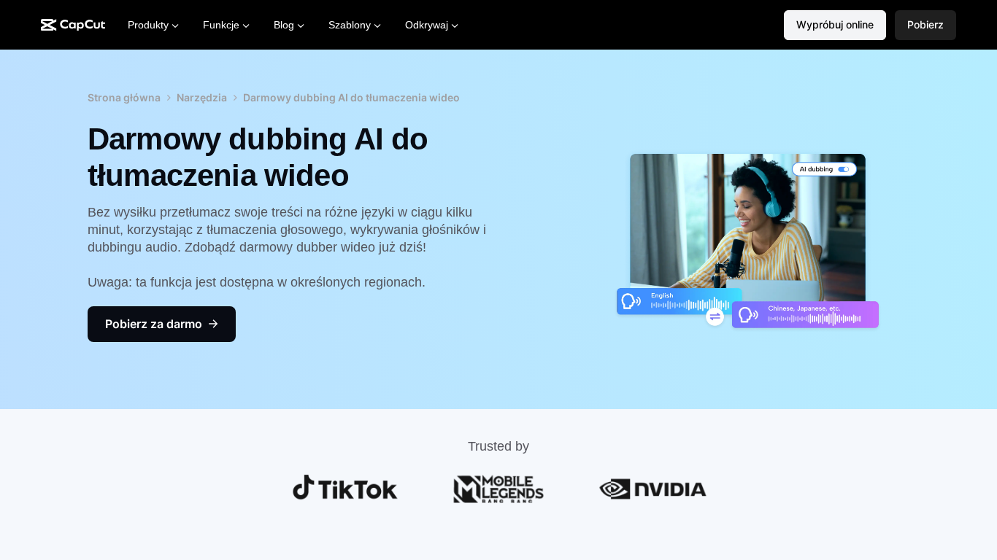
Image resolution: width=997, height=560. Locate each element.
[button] (925, 25)
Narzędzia (202, 97)
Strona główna (124, 97)
